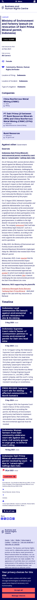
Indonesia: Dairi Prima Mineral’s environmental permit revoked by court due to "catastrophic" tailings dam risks (18, 155)
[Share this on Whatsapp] (2, 519)
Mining (18, 492)
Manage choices (18, 596)
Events (7, 540)
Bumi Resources (6, 482)
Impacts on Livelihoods (21, 503)
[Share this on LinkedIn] (8, 519)
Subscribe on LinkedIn (12, 544)
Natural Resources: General (9, 492)
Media (18, 540)
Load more (8, 477)
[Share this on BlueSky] (10, 519)
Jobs (12, 540)
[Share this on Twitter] (5, 519)
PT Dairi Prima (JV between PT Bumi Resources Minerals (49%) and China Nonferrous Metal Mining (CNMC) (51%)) (18, 484)
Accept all (18, 590)
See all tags (10, 511)
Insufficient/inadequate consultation (11, 505)
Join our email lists (27, 542)
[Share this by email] (13, 519)
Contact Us (15, 542)
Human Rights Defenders (8, 503)
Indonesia (4, 498)
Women (22, 505)
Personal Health (31, 503)
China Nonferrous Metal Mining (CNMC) (20, 482)
